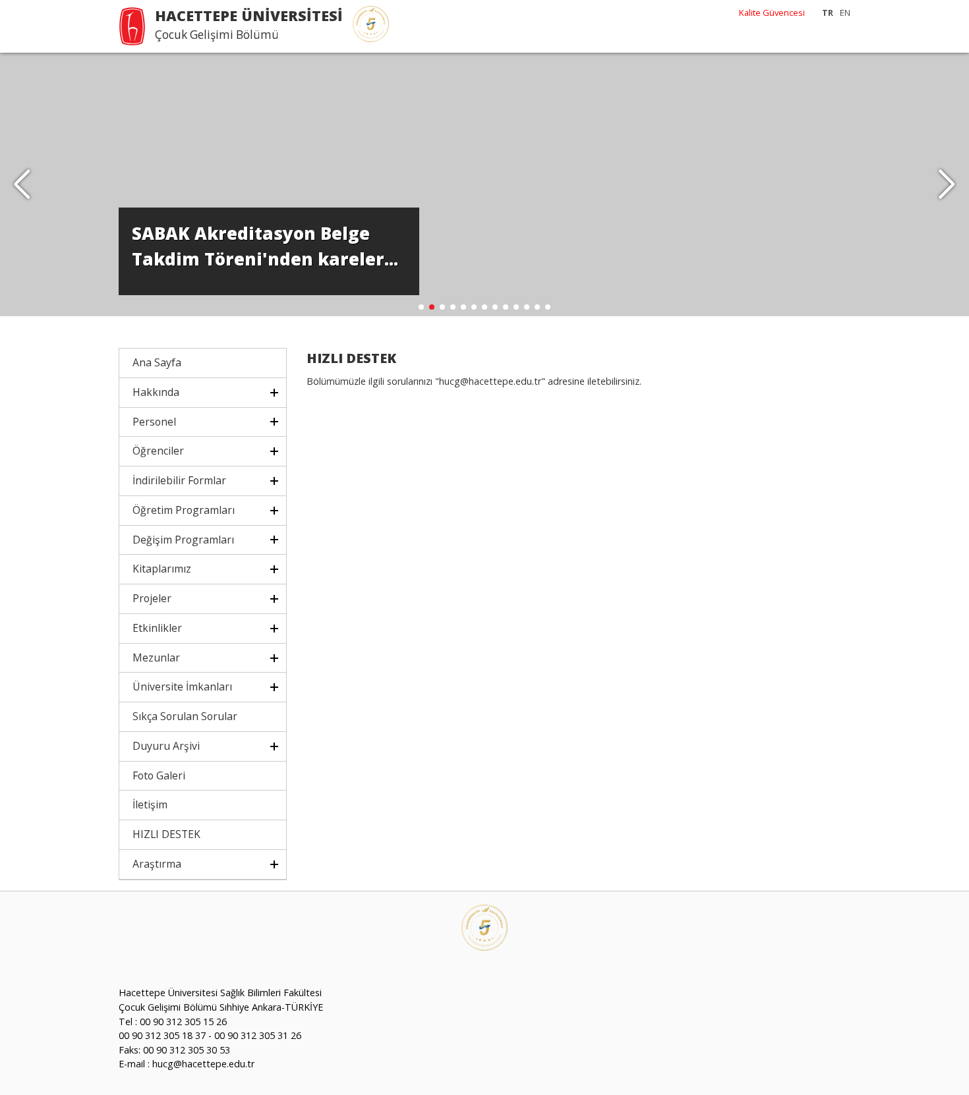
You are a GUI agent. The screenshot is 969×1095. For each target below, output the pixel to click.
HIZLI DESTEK (166, 834)
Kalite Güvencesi (772, 12)
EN (845, 12)
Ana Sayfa (156, 362)
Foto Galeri (158, 775)
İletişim (149, 804)
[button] (947, 184)
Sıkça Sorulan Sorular (184, 716)
